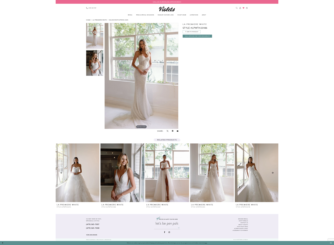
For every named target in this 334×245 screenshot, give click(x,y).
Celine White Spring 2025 (118, 20)
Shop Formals (243, 221)
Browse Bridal (243, 219)
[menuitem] (91, 8)
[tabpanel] (94, 36)
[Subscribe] (178, 227)
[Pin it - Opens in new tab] (172, 131)
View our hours (91, 235)
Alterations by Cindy (241, 228)
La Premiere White (100, 20)
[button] (240, 8)
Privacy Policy (100, 239)
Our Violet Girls (242, 226)
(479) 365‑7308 (92, 228)
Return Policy (108, 239)
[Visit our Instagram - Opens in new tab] (169, 232)
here (206, 243)
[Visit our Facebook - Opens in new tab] (164, 232)
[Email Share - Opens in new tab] (177, 131)
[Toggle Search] (236, 8)
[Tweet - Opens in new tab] (167, 131)
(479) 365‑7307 (92, 224)
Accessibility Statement (240, 230)
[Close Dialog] (2, 243)
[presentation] (78, 172)
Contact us (244, 223)
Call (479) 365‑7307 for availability (197, 36)
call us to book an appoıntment (167, 2)
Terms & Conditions (90, 239)
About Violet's (243, 224)
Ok (331, 243)
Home (88, 20)
